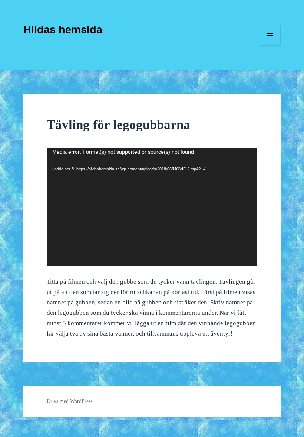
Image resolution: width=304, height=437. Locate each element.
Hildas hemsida (62, 30)
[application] (152, 207)
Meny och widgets (270, 45)
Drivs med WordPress (69, 401)
